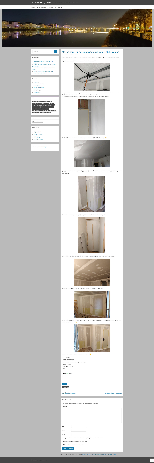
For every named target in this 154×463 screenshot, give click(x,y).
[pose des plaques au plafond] (91, 153)
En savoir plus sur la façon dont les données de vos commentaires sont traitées (99, 454)
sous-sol (54, 110)
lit (54, 105)
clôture (47, 103)
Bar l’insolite (36, 132)
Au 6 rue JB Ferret (37, 131)
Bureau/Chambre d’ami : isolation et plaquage (43, 71)
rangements (46, 108)
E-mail (63, 430)
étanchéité (44, 112)
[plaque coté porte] (91, 117)
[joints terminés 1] (91, 338)
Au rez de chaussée (38, 84)
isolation (45, 105)
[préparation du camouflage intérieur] (91, 194)
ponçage (35, 108)
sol (42, 110)
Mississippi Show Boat (38, 139)
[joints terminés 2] (91, 304)
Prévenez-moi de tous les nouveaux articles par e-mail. (74, 444)
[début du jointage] (91, 272)
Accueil (33, 7)
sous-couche (48, 110)
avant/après (40, 101)
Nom (63, 426)
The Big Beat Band (37, 137)
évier (49, 112)
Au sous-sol (36, 85)
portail (40, 108)
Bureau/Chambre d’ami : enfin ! (40, 73)
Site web (63, 434)
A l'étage (64, 384)
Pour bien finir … (52, 7)
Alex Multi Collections (38, 134)
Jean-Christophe (74, 54)
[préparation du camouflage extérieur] (91, 235)
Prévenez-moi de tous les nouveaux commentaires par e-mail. (75, 441)
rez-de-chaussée (36, 110)
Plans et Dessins (37, 92)
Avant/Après (36, 89)
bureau (46, 101)
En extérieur (36, 90)
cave (50, 101)
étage (68, 387)
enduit (35, 105)
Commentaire (65, 406)
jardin (50, 105)
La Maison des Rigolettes (41, 3)
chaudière (41, 103)
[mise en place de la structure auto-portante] (91, 77)
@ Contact (60, 7)
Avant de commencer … (41, 7)
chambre (64, 387)
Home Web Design (42, 147)
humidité (39, 105)
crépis (51, 103)
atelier (35, 101)
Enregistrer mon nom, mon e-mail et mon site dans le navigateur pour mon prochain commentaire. (83, 438)
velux (34, 112)
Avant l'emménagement (39, 87)
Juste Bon (36, 136)
